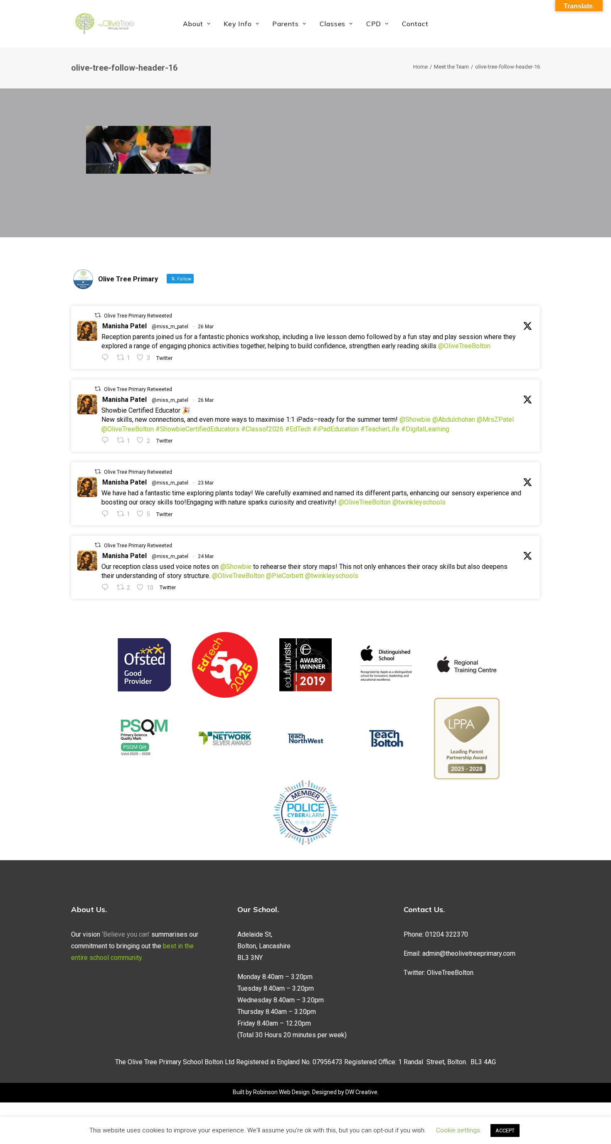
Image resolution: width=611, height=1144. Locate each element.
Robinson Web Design (281, 1092)
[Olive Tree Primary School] (104, 23)
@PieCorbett (284, 576)
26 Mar (206, 327)
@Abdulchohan (453, 419)
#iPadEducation (336, 429)
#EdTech (298, 429)
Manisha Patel (124, 326)
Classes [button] (333, 24)
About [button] (193, 24)
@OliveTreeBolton (464, 346)
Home (420, 67)
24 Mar (206, 556)
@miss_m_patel (170, 327)
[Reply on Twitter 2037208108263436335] (107, 357)
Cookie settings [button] (458, 1130)
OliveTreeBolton (450, 973)
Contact (415, 24)
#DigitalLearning (425, 429)
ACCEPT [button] (505, 1130)
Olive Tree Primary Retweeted (138, 316)
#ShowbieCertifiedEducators (197, 429)
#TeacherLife (379, 429)
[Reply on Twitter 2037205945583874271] (107, 440)
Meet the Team (451, 67)
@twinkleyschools (419, 502)
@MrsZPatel (495, 419)
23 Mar (206, 483)
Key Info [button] (237, 24)
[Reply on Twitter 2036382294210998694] (107, 587)
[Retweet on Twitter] (98, 315)
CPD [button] (373, 24)
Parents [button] (285, 24)
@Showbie (415, 419)
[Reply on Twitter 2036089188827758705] (107, 514)
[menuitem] (197, 23)
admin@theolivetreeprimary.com (468, 953)
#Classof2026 (262, 429)
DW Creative (361, 1092)
